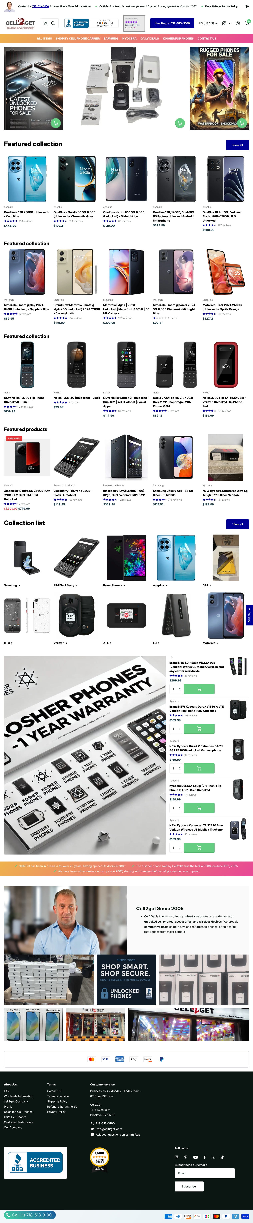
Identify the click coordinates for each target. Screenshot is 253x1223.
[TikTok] (222, 1157)
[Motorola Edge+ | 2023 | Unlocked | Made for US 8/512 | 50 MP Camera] (126, 272)
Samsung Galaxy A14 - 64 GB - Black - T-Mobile (174, 493)
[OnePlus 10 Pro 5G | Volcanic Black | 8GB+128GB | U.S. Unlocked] (226, 179)
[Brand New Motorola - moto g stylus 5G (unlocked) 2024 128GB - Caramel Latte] (77, 272)
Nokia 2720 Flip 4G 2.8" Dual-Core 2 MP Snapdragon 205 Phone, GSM (173, 402)
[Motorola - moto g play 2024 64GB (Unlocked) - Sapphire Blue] (27, 272)
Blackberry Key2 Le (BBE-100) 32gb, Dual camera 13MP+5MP (124, 493)
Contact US (207, 38)
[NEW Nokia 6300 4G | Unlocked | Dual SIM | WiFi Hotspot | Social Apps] (126, 365)
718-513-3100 (105, 1123)
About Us (10, 1084)
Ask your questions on (118, 1134)
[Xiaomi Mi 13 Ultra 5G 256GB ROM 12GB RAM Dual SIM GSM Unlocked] (27, 457)
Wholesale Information (18, 1096)
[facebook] (205, 1157)
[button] (180, 685)
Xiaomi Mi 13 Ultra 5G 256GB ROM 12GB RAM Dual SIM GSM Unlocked (27, 495)
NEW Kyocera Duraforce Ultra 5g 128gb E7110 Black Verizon (225, 493)
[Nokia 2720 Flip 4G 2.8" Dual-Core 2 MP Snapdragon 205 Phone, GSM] (176, 365)
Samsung (111, 38)
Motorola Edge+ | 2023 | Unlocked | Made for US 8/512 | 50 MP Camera (126, 309)
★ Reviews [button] (249, 615)
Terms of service (58, 1096)
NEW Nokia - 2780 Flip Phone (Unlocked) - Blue (24, 400)
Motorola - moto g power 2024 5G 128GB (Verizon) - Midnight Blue (174, 309)
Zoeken (53, 23)
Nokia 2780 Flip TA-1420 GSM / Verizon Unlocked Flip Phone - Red (224, 402)
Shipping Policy (57, 1101)
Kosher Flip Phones (178, 38)
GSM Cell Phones (15, 1117)
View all (237, 145)
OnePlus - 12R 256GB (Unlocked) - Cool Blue (26, 214)
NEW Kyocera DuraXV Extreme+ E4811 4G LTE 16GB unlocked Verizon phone (196, 748)
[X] (213, 1157)
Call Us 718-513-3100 (31, 1215)
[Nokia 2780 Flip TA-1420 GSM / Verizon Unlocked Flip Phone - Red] (226, 365)
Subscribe (189, 1186)
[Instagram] (176, 1157)
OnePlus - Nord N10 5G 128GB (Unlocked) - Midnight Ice (123, 214)
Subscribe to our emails (191, 1165)
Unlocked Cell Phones (18, 1111)
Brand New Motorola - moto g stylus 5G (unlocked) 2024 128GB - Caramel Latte (77, 309)
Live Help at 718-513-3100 (172, 23)
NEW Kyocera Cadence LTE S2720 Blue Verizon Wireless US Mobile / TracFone (196, 827)
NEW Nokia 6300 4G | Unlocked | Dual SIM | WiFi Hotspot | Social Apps (126, 402)
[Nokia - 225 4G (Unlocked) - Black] (77, 365)
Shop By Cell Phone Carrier (78, 38)
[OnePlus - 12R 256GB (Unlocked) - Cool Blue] (27, 179)
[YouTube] (195, 1157)
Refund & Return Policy (62, 1106)
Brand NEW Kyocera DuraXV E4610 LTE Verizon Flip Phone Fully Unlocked (196, 708)
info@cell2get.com (109, 1129)
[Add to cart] (199, 689)
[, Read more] (226, 23)
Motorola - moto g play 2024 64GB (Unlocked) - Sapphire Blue (26, 307)
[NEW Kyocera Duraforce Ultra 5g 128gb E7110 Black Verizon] (226, 457)
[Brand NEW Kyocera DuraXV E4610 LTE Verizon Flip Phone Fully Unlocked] (238, 710)
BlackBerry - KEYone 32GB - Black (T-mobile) (73, 493)
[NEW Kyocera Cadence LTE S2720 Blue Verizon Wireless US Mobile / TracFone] (238, 829)
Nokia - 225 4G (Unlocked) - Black (77, 397)
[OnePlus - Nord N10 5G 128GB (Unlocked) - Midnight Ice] (126, 179)
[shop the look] (56, 123)
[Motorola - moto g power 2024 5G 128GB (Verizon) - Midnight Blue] (176, 272)
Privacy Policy (56, 1111)
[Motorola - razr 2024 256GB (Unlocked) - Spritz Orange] (226, 272)
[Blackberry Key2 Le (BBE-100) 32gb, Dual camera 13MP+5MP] (126, 457)
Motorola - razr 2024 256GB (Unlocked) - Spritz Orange (222, 307)
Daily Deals (150, 38)
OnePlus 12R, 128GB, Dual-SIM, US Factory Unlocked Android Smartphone (174, 216)
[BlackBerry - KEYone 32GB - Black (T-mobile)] (77, 457)
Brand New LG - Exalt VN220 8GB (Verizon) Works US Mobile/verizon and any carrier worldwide (196, 667)
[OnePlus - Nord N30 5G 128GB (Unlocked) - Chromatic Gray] (77, 179)
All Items (44, 38)
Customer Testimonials (18, 1122)
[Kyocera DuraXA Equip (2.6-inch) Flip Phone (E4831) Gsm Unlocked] (238, 789)
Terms (51, 1084)
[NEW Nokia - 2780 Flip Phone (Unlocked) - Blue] (27, 365)
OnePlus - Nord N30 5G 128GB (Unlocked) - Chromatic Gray (74, 214)
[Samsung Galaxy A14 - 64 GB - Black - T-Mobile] (176, 457)
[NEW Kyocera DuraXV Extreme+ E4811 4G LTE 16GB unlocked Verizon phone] (238, 750)
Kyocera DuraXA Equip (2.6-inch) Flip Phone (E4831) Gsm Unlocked (195, 788)
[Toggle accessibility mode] (247, 6)
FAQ (7, 1091)
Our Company (13, 1127)
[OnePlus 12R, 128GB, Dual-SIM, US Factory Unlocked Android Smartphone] (176, 179)
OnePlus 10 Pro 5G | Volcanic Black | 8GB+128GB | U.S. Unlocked (222, 216)
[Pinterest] (185, 1157)
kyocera (129, 38)
